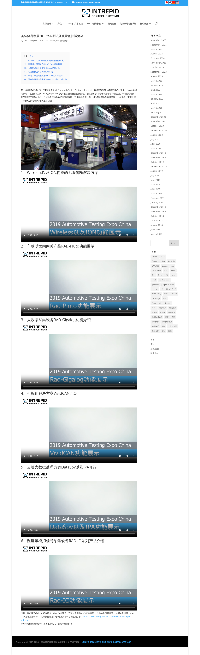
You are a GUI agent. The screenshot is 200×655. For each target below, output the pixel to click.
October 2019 (157, 162)
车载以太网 (172, 326)
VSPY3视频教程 (94, 24)
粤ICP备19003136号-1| (93, 642)
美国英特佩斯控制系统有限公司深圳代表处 (37, 2)
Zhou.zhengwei (30, 40)
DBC (166, 270)
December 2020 (158, 116)
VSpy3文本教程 (75, 24)
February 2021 (158, 112)
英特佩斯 (155, 326)
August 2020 (157, 134)
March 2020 (156, 148)
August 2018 (157, 225)
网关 (167, 317)
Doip (159, 275)
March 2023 (156, 80)
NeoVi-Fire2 (171, 289)
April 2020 (155, 143)
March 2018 (156, 234)
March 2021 (156, 107)
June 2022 (155, 89)
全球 (153, 344)
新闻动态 (112, 24)
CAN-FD (171, 261)
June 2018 (155, 229)
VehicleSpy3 (156, 303)
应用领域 (47, 24)
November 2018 (158, 211)
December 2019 (158, 152)
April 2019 (155, 188)
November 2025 (158, 40)
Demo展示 (54, 40)
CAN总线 (155, 266)
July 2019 (155, 175)
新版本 (154, 312)
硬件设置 (171, 312)
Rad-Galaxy (156, 293)
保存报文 (162, 307)
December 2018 (158, 207)
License (155, 289)
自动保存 (155, 321)
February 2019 (158, 198)
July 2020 (155, 139)
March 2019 (156, 193)
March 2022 (156, 94)
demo (173, 270)
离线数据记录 (157, 317)
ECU (166, 275)
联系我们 (155, 348)
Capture (165, 266)
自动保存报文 (167, 321)
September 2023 (159, 71)
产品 (60, 24)
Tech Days (156, 298)
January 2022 (157, 98)
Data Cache (156, 270)
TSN (164, 298)
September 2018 (159, 220)
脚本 (173, 317)
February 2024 (158, 58)
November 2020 (158, 121)
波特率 (162, 312)
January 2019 (157, 202)
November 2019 (158, 157)
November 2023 (158, 62)
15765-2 (155, 256)
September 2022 (159, 85)
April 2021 (155, 103)
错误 (163, 331)
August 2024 (157, 53)
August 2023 (157, 76)
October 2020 (157, 125)
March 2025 (156, 49)
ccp (172, 266)
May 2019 (155, 184)
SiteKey (174, 293)
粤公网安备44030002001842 (117, 642)
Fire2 (154, 280)
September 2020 (159, 130)
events (173, 275)
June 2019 (155, 180)
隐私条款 (155, 353)
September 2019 (159, 166)
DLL (153, 275)
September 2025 (159, 44)
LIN (162, 289)
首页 (153, 339)
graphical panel (167, 284)
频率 (170, 331)
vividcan (167, 303)
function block (164, 280)
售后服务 (144, 24)
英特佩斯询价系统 (128, 24)
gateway (155, 284)
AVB (163, 256)
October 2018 (157, 216)
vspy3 (154, 307)
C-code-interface (158, 261)
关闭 (31, 56)
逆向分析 (155, 331)
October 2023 (157, 67)
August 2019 (157, 170)
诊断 (163, 326)
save (166, 293)
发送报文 (172, 307)
